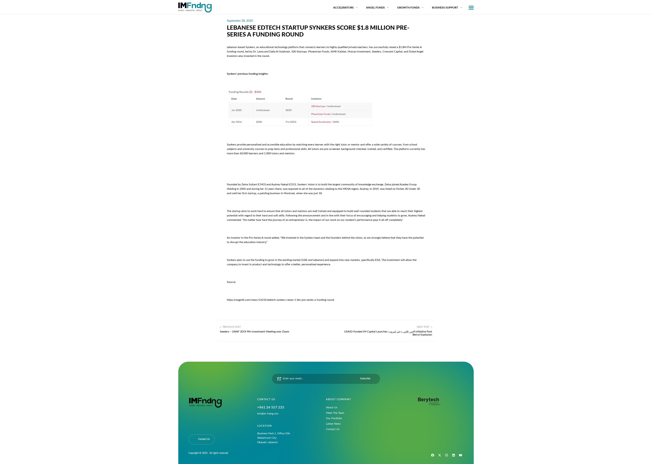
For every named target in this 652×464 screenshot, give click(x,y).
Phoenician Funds (318, 51)
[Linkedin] (453, 455)
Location (264, 426)
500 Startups (299, 51)
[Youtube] (460, 455)
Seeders (376, 51)
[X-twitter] (440, 455)
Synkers (250, 47)
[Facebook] (433, 455)
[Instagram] (446, 455)
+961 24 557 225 (270, 407)
